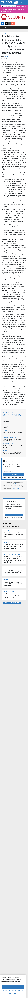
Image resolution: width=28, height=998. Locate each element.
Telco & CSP (18, 415)
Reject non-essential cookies (13, 990)
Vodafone (15, 417)
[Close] (24, 977)
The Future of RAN (8, 424)
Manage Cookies (12, 993)
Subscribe (13, 474)
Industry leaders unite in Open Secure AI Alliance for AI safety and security (14, 584)
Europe (19, 412)
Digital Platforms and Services (10, 412)
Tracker (10, 417)
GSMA (6, 56)
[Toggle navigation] (25, 2)
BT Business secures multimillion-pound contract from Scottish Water (13, 595)
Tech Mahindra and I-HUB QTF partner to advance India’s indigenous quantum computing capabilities (14, 559)
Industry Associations (12, 414)
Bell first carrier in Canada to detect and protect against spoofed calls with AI (13, 572)
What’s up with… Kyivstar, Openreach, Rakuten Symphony (12, 439)
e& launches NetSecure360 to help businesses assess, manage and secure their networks (14, 546)
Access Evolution (8, 443)
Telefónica (5, 417)
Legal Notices (16, 488)
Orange (8, 415)
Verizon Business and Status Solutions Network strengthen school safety (12, 453)
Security (4, 33)
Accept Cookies (13, 987)
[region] (13, 986)
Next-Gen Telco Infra (9, 437)
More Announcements (11, 602)
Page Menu (5, 28)
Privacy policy (21, 477)
